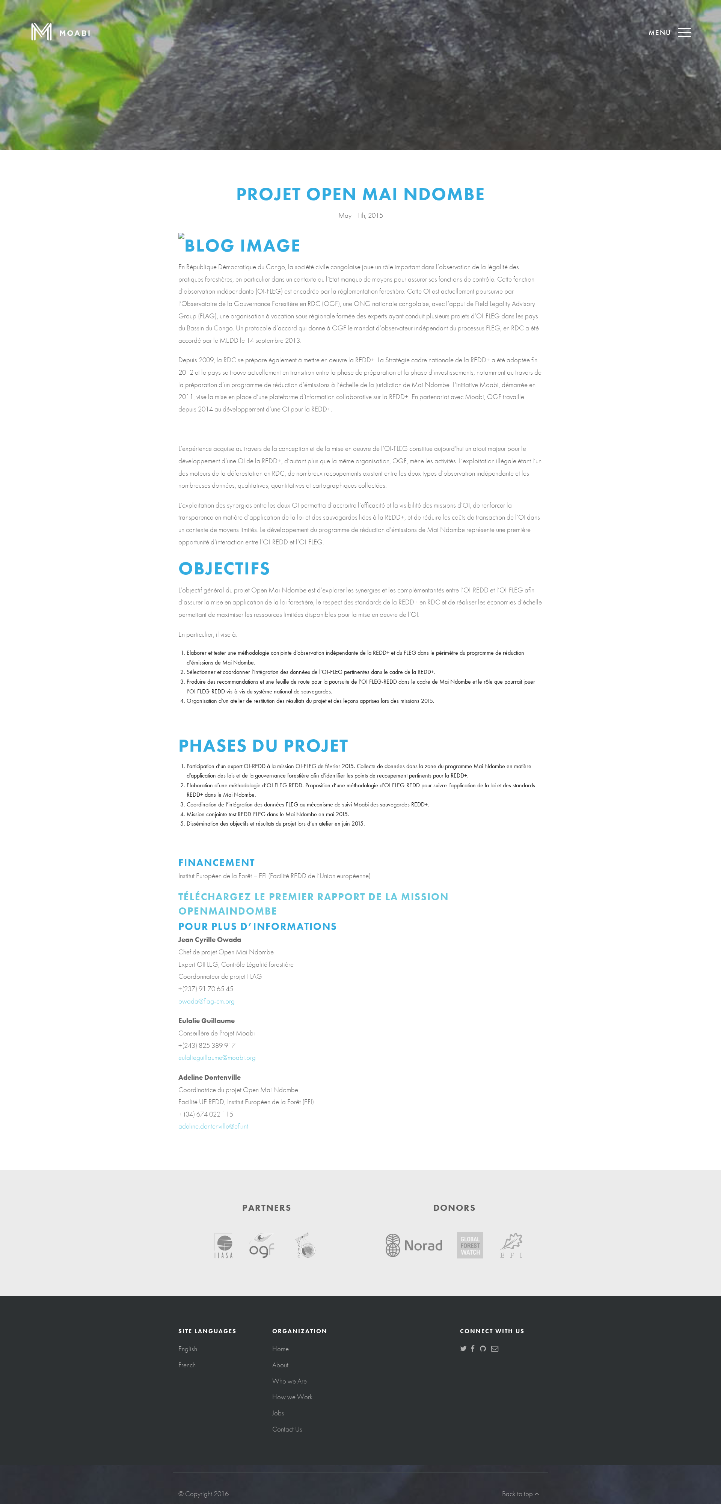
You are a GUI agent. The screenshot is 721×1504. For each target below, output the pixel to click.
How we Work (292, 1397)
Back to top (518, 1493)
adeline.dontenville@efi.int (213, 1126)
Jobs (278, 1413)
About (280, 1365)
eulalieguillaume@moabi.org (217, 1057)
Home (280, 1348)
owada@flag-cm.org (206, 1001)
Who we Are (289, 1381)
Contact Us (287, 1429)
